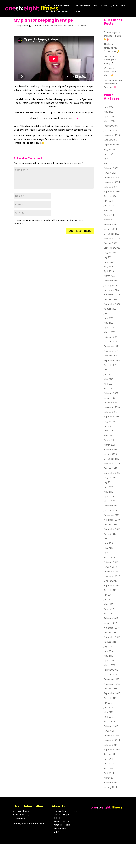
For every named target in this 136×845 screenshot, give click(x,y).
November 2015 (112, 683)
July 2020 (108, 426)
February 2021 (111, 393)
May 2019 (108, 491)
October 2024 (110, 186)
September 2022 (112, 304)
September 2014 (112, 749)
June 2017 (109, 599)
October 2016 (110, 632)
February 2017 (111, 618)
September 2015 (112, 693)
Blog (56, 831)
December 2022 (111, 290)
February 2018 (111, 562)
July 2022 (108, 313)
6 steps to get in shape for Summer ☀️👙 (113, 36)
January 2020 (110, 454)
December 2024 (111, 177)
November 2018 (112, 519)
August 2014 (110, 754)
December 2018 (111, 515)
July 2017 (108, 594)
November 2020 (112, 407)
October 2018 (110, 524)
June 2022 (109, 318)
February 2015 (111, 726)
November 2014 (112, 740)
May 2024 (108, 210)
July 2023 (108, 257)
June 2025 (109, 154)
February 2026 (111, 125)
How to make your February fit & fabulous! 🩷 (113, 83)
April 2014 (109, 773)
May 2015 (108, 712)
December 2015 (111, 679)
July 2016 (108, 646)
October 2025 (110, 139)
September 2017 (112, 585)
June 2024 (109, 205)
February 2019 (111, 505)
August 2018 (110, 533)
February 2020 (111, 449)
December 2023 (111, 233)
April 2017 (109, 608)
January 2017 (110, 622)
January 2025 (110, 172)
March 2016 (109, 665)
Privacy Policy (22, 814)
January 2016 (110, 674)
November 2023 (112, 238)
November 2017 (112, 576)
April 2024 (109, 215)
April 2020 (109, 440)
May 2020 (108, 435)
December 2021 (111, 346)
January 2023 (110, 285)
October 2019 (110, 468)
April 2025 (109, 158)
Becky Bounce (22, 25)
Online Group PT (62, 814)
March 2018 (109, 557)
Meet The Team (100, 5)
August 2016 (110, 641)
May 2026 (108, 111)
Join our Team (118, 5)
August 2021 (110, 365)
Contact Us (78, 12)
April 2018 (109, 552)
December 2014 (111, 735)
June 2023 (109, 261)
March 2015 (109, 721)
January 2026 (110, 130)
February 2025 (111, 168)
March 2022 (109, 332)
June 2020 (109, 430)
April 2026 (109, 116)
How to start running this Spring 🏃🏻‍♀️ (110, 60)
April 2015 (109, 716)
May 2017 (108, 604)
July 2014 (108, 758)
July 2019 (108, 482)
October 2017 (110, 580)
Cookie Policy (22, 811)
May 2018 (108, 547)
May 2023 (108, 266)
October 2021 (110, 355)
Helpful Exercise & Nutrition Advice (58, 25)
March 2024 (109, 219)
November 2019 (112, 463)
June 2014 (109, 763)
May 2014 (108, 768)
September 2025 (112, 144)
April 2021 (109, 383)
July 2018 (108, 538)
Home (47, 5)
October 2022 (110, 299)
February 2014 (111, 782)
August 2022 (110, 308)
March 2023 (109, 275)
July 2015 (108, 702)
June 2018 (109, 543)
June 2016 (109, 651)
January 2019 (110, 510)
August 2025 (110, 149)
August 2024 (110, 196)
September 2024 (112, 191)
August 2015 (110, 698)
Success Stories (83, 5)
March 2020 (109, 444)
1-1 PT (57, 817)
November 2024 (112, 182)
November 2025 (112, 135)
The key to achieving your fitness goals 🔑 (112, 48)
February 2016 (111, 669)
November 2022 (112, 294)
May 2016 (108, 655)
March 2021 (109, 388)
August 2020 (110, 421)
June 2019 (109, 487)
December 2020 (111, 402)
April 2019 (109, 496)
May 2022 (108, 322)
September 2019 (112, 472)
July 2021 (108, 369)
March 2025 (109, 163)
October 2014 (110, 744)
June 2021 (109, 374)
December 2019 (111, 458)
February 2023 (111, 280)
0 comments (80, 25)
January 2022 (110, 341)
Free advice (49, 12)
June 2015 (109, 707)
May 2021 (108, 379)
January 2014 (110, 787)
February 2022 (111, 336)
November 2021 (112, 351)
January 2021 (110, 397)
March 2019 (109, 501)
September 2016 (112, 637)
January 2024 (110, 229)
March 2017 (109, 613)
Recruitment (60, 828)
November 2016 (112, 627)
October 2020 (110, 411)
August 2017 (110, 590)
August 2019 (110, 477)
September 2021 (112, 360)
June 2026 (109, 107)
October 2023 (110, 243)
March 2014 (109, 777)
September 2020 (112, 416)
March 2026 (109, 121)
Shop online (63, 12)
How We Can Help (61, 5)
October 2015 (110, 688)
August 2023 (110, 252)
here (77, 118)
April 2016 (109, 660)
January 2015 (110, 730)
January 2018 (110, 566)
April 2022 (109, 327)
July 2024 (108, 200)
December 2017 (111, 571)
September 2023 (112, 247)
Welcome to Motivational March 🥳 (110, 72)
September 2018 (112, 529)
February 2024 (111, 224)
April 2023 (109, 271)
